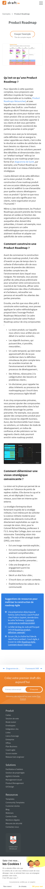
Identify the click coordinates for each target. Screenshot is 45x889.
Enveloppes (10, 725)
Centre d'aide (11, 816)
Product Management (15, 783)
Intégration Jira (12, 729)
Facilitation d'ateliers (14, 769)
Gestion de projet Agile (15, 772)
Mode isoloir (11, 722)
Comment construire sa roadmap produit (21, 621)
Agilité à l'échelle (13, 776)
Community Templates (15, 802)
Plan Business (11, 746)
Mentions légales (13, 820)
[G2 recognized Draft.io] (13, 839)
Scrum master (11, 753)
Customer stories (13, 806)
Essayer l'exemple (22, 35)
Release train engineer (15, 757)
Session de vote (12, 718)
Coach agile (10, 750)
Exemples (6, 14)
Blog (7, 809)
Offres (8, 743)
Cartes (8, 715)
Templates (10, 799)
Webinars (10, 813)
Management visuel (14, 779)
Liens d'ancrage (12, 736)
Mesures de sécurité (14, 823)
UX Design (10, 786)
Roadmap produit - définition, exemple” (19, 631)
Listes (8, 732)
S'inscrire (34, 689)
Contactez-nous (12, 827)
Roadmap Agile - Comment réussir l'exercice (22, 643)
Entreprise (10, 739)
